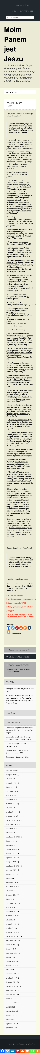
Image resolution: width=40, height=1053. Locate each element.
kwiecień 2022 (11, 849)
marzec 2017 (11, 1015)
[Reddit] (21, 628)
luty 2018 (9, 970)
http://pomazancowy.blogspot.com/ (21, 599)
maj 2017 (9, 1007)
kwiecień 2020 (11, 887)
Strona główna (22, 5)
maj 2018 (9, 957)
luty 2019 (9, 920)
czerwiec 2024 (12, 791)
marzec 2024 (11, 804)
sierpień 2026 (11, 770)
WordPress (32, 1044)
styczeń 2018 (11, 974)
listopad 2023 (11, 816)
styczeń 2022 (11, 858)
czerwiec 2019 (11, 903)
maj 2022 (9, 845)
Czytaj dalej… (11, 703)
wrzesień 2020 (12, 882)
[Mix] (25, 628)
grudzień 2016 (11, 1028)
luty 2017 (9, 1019)
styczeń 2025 (11, 783)
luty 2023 (9, 833)
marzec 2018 (11, 965)
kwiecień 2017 (11, 1011)
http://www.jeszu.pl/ (15, 595)
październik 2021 (12, 866)
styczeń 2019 (11, 924)
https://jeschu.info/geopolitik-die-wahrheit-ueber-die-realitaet (20, 615)
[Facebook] (8, 628)
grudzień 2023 (11, 812)
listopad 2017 (11, 982)
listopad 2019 (11, 895)
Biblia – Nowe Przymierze (22, 11)
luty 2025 (9, 779)
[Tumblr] (29, 628)
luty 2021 (9, 878)
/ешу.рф (10, 611)
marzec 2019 (11, 916)
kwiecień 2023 (11, 828)
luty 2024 (9, 808)
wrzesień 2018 (11, 940)
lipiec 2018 (10, 949)
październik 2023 (13, 820)
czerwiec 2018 (11, 953)
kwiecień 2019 (11, 911)
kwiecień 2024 (11, 799)
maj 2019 (9, 907)
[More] (8, 632)
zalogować (19, 669)
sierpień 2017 (11, 994)
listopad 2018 (11, 932)
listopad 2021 (11, 862)
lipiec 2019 (10, 899)
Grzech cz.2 (10, 757)
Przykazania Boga (25, 650)
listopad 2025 (11, 775)
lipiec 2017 (10, 999)
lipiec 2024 (10, 787)
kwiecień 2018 (11, 961)
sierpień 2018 (11, 945)
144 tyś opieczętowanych (16, 743)
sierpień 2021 (11, 870)
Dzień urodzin (12, 650)
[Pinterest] (17, 628)
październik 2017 (12, 986)
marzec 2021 (11, 874)
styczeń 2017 (11, 1023)
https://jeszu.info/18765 (16, 603)
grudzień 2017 (11, 978)
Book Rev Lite (14, 1044)
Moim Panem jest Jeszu (15, 43)
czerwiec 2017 (11, 1003)
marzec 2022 (11, 853)
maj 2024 (9, 795)
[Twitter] (13, 628)
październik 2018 (12, 936)
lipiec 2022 (10, 841)
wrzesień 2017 (11, 990)
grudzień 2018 (11, 928)
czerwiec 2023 (12, 824)
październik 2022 (13, 837)
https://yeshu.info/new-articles (20, 607)
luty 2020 (9, 891)
